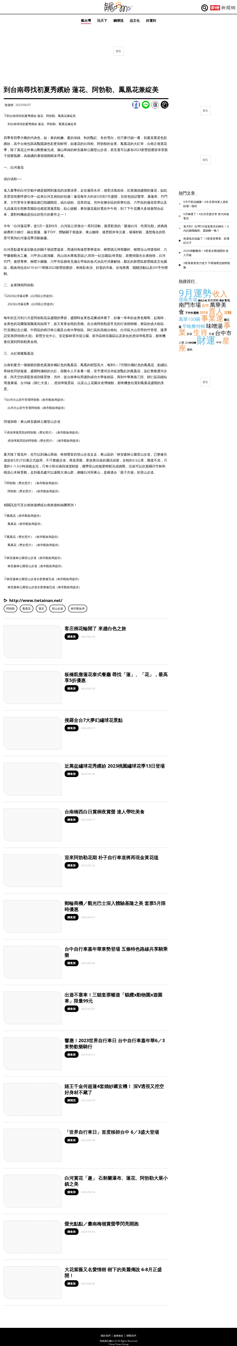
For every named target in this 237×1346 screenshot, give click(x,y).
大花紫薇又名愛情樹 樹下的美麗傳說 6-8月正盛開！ (113, 1272)
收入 (220, 293)
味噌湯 (214, 326)
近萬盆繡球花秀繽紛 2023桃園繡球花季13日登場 (115, 766)
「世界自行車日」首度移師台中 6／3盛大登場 (112, 1132)
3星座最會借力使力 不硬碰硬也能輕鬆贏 (206, 265)
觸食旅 (71, 636)
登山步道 (57, 608)
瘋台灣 (86, 20)
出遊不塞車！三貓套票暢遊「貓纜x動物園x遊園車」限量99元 (113, 997)
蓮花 (41, 608)
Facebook (136, 105)
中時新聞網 (222, 8)
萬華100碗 (189, 319)
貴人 (215, 311)
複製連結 (164, 105)
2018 (204, 312)
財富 (189, 334)
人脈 (181, 342)
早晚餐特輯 (193, 326)
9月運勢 (195, 293)
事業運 (212, 318)
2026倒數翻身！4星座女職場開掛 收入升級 (205, 253)
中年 (219, 342)
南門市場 (190, 304)
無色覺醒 (213, 300)
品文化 (135, 20)
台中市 (223, 333)
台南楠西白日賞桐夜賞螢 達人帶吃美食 (105, 811)
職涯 (221, 300)
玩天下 (102, 20)
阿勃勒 (10, 608)
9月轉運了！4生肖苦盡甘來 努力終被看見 (206, 216)
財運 (206, 340)
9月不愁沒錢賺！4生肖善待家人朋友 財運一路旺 (205, 204)
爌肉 (189, 349)
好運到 (151, 20)
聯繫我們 (131, 1335)
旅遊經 (9, 105)
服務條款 (118, 1335)
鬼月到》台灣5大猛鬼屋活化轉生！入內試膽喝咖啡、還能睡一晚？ (206, 228)
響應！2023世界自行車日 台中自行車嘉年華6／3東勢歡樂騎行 (115, 1043)
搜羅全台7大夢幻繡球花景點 (94, 720)
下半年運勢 (192, 313)
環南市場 (188, 299)
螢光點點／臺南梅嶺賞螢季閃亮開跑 (102, 1223)
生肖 (200, 332)
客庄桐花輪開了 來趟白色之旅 (95, 628)
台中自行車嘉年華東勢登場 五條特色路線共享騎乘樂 (116, 952)
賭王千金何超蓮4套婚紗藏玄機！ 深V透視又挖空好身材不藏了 (114, 1089)
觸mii (118, 7)
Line (146, 105)
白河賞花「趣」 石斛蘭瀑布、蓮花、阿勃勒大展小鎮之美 (116, 1181)
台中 (205, 305)
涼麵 (227, 312)
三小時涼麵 (190, 342)
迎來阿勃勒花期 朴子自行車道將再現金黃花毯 (111, 857)
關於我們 (106, 1335)
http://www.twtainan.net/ (35, 600)
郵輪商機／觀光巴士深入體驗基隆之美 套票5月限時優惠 (115, 906)
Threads (155, 105)
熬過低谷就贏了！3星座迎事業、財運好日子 (206, 241)
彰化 (227, 300)
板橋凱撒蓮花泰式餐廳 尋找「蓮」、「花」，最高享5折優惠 (116, 677)
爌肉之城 (202, 300)
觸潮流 (118, 20)
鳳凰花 (26, 608)
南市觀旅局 (78, 608)
